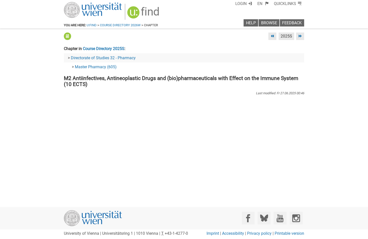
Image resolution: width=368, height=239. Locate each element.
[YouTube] (280, 218)
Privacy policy (259, 233)
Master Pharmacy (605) (96, 66)
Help (251, 22)
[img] (143, 14)
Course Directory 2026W (120, 25)
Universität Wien (81, 4)
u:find (92, 25)
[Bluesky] (264, 218)
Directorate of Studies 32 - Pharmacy (103, 58)
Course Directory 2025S (103, 48)
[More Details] (67, 36)
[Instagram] (296, 218)
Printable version (289, 233)
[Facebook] (248, 218)
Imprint (213, 233)
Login (241, 3)
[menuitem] (263, 3)
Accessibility (233, 233)
